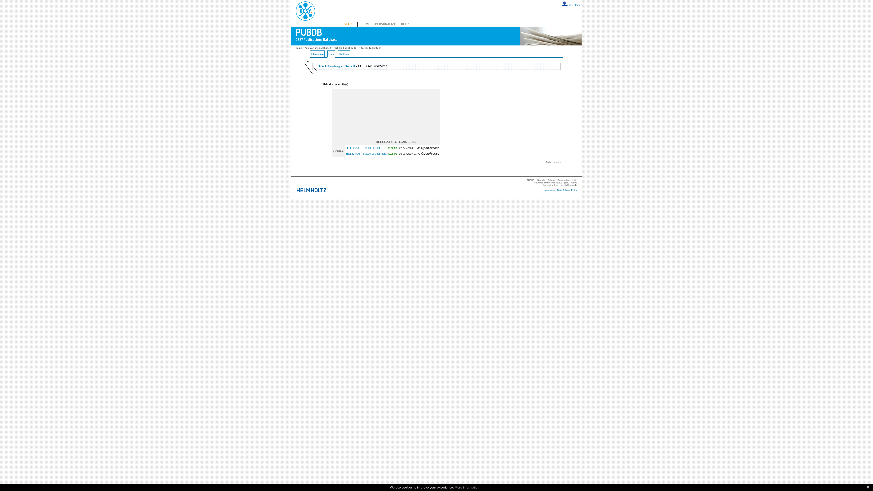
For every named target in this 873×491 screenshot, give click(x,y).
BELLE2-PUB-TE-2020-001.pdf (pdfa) (366, 153)
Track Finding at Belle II (345, 48)
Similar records (553, 162)
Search (350, 24)
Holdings (344, 54)
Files (331, 54)
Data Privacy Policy (567, 190)
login (578, 5)
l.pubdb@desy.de (568, 185)
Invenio (551, 182)
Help (405, 24)
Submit (365, 24)
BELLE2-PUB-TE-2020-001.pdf (363, 148)
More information (467, 487)
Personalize (385, 24)
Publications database (317, 48)
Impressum (549, 190)
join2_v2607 (570, 182)
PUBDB (325, 10)
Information (317, 54)
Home (299, 48)
